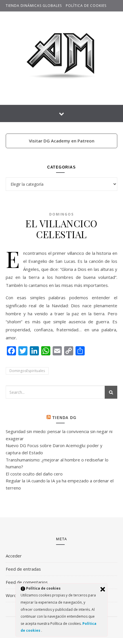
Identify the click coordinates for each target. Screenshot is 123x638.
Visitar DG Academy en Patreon (61, 141)
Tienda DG (64, 418)
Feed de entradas (23, 569)
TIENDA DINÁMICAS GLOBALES (34, 5)
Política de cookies (86, 5)
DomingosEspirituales (27, 370)
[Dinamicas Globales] (61, 57)
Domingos (61, 214)
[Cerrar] (102, 589)
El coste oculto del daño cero (34, 474)
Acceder (14, 556)
